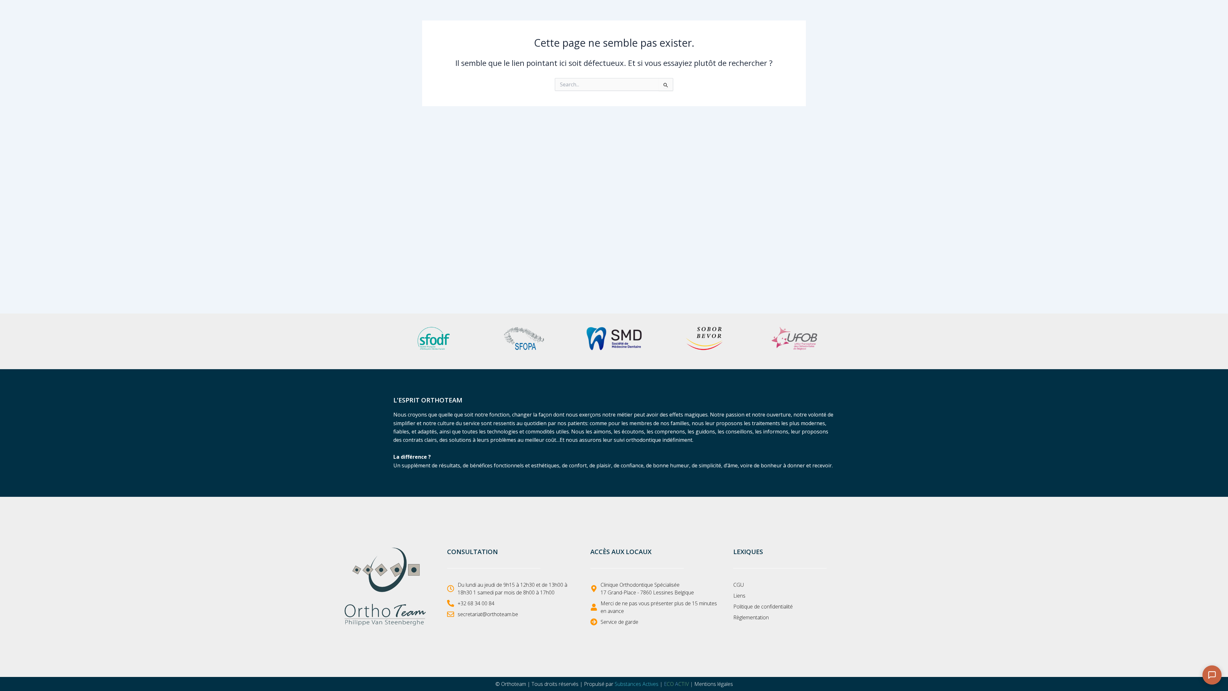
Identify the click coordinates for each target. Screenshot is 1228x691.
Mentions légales (713, 683)
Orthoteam (513, 683)
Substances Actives (636, 683)
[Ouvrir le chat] (1212, 675)
